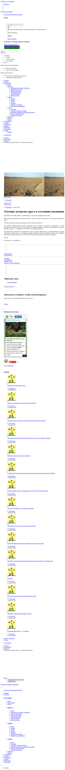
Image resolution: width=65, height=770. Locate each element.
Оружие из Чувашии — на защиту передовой (20, 508)
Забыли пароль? (12, 39)
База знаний (7, 83)
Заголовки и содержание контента (16, 76)
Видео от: (10, 86)
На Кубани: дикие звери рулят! (16, 385)
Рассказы (13, 109)
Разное (9, 118)
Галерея (6, 123)
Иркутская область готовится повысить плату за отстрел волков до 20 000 (28, 438)
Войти (9, 36)
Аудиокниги (7, 121)
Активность (7, 124)
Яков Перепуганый (16, 89)
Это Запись (9, 61)
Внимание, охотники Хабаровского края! (19, 613)
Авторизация (8, 254)
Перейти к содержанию (7, 1)
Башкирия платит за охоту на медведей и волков (21, 526)
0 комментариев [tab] (12, 282)
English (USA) (11, 681)
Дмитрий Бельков (16, 92)
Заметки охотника (16, 91)
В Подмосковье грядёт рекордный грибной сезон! (21, 596)
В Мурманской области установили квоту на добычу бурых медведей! (27, 491)
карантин (10, 578)
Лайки (13, 101)
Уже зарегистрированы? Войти (13, 14)
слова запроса (11, 68)
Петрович (9, 200)
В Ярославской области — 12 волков (18, 631)
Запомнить (10, 29)
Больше (9, 120)
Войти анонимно (12, 32)
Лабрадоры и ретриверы (18, 106)
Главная (6, 80)
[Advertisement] (32, 159)
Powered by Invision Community (9, 684)
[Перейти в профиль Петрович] (7, 197)
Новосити (10, 117)
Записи (8, 57)
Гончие (13, 100)
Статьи (9, 107)
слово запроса (12, 70)
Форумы (6, 82)
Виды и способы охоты (17, 114)
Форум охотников (9, 638)
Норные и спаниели (16, 104)
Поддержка (7, 129)
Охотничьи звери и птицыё (19, 111)
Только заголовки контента (14, 77)
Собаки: (9, 97)
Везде (7, 56)
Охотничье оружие (16, 115)
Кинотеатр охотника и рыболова (20, 88)
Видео (9, 85)
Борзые (13, 98)
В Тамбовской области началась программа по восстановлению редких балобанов (31, 473)
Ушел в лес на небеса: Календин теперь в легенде (21, 403)
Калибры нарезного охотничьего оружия (22, 112)
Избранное (7, 127)
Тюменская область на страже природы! (19, 455)
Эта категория (10, 59)
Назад (9, 701)
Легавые (13, 103)
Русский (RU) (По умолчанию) (15, 679)
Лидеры (6, 126)
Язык (5, 678)
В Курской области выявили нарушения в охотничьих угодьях (25, 543)
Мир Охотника (15, 95)
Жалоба (7, 258)
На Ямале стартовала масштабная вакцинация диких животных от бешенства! (30, 561)
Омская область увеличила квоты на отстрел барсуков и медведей (26, 420)
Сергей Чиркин (15, 94)
